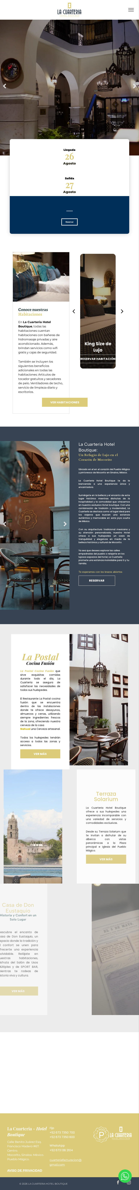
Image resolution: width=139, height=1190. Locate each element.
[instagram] (129, 1183)
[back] (74, 311)
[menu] (131, 9)
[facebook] (118, 1183)
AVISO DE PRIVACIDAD (24, 1170)
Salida (69, 178)
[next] (122, 311)
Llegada (69, 150)
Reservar (69, 222)
